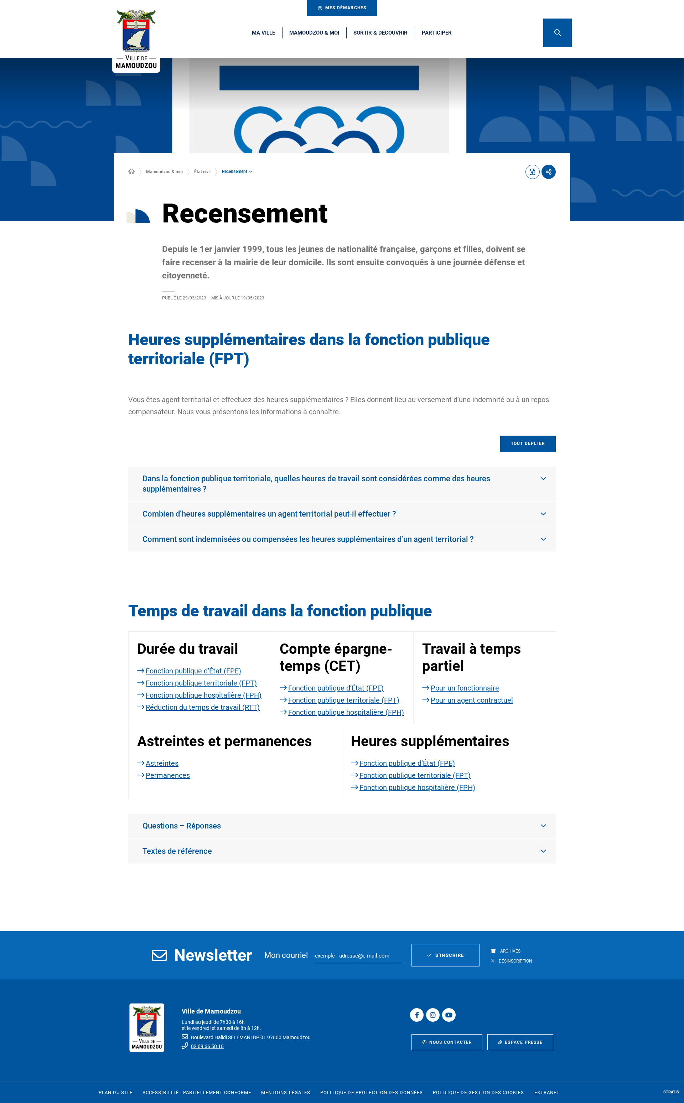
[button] (557, 33)
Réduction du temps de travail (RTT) (203, 707)
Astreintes (162, 763)
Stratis (671, 1092)
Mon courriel (286, 955)
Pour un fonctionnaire (465, 688)
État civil (202, 171)
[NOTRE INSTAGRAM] (433, 1015)
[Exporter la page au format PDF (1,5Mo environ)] (532, 172)
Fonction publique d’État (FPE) (193, 671)
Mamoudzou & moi (164, 171)
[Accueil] (131, 172)
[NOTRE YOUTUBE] (449, 1015)
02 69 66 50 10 (207, 1046)
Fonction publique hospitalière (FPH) (203, 695)
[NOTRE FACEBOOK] (417, 1015)
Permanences (168, 775)
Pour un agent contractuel (472, 700)
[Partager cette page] (549, 172)
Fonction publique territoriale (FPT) (201, 683)
